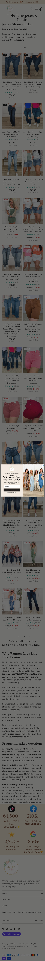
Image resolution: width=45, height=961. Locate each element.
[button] (11, 492)
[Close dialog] (42, 466)
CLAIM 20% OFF (11, 490)
